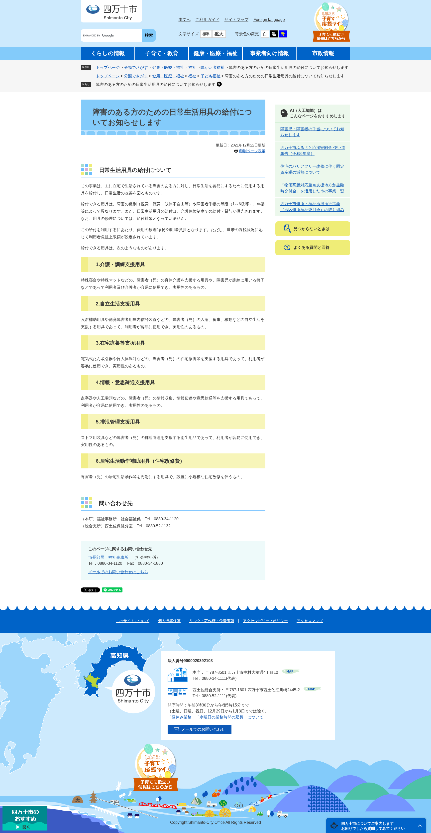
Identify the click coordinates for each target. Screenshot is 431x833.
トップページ (108, 67)
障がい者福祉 (212, 67)
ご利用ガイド (207, 19)
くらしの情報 (108, 53)
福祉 (192, 67)
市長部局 (96, 557)
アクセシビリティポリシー (265, 621)
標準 (206, 34)
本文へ (185, 19)
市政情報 (323, 53)
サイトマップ (236, 19)
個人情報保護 (169, 621)
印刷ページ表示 (252, 151)
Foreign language (269, 19)
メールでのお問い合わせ (203, 729)
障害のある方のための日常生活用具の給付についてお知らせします (156, 84)
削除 (219, 84)
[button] (376, 825)
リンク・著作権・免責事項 (211, 621)
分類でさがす (136, 67)
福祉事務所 (118, 557)
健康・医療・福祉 (215, 53)
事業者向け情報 (269, 53)
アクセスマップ (310, 621)
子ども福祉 (210, 76)
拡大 (219, 33)
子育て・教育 (161, 53)
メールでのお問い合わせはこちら (118, 572)
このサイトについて (132, 621)
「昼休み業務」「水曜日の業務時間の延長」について (215, 717)
